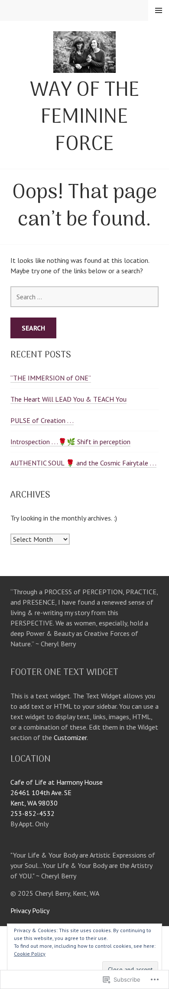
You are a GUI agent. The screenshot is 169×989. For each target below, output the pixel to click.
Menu (159, 10)
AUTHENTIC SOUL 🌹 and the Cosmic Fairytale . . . (83, 462)
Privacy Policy (29, 910)
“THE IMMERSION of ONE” (50, 377)
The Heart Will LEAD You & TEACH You (68, 399)
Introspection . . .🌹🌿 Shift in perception (70, 441)
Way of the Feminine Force (85, 117)
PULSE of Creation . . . (42, 420)
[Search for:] (84, 296)
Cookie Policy (30, 953)
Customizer (70, 737)
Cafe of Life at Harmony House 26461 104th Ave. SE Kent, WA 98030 (56, 792)
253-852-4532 (32, 813)
